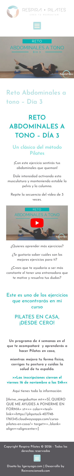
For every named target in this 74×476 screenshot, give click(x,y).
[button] (37, 26)
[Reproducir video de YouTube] (37, 222)
